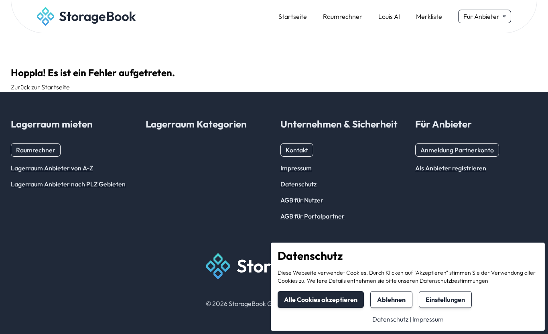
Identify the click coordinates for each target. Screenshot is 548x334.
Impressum (428, 319)
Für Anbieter (481, 16)
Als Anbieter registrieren (450, 168)
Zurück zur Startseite (40, 87)
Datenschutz (390, 319)
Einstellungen (445, 300)
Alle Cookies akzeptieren (320, 300)
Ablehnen (391, 300)
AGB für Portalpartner (312, 216)
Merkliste (429, 16)
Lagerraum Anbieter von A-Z (52, 168)
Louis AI (389, 16)
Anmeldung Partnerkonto (457, 150)
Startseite (292, 16)
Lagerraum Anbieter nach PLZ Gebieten (68, 184)
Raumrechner (342, 16)
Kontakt (297, 150)
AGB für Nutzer (301, 200)
